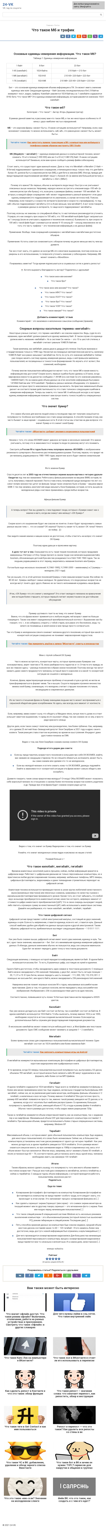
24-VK (8, 4)
